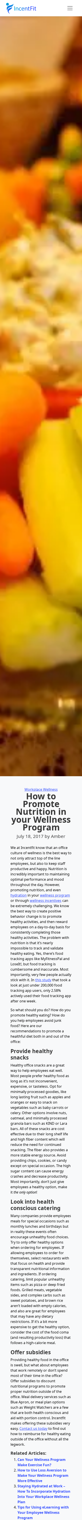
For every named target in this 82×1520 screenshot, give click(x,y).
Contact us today (33, 1428)
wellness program (55, 895)
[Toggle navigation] (70, 8)
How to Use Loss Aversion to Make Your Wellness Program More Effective (42, 1475)
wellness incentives (45, 900)
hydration (18, 895)
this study (43, 979)
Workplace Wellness (41, 789)
